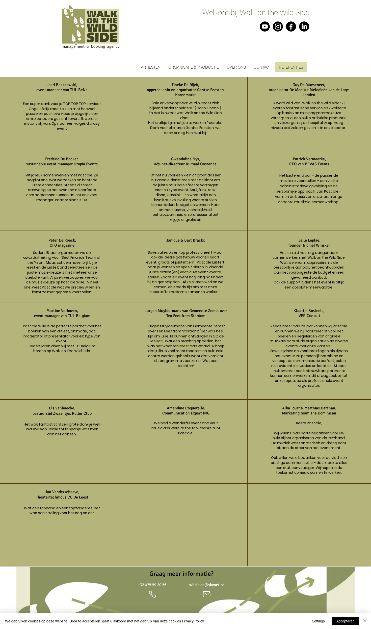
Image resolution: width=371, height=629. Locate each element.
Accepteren (345, 620)
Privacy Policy (193, 620)
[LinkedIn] (304, 26)
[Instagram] (278, 26)
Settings (318, 620)
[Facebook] (291, 26)
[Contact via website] (207, 594)
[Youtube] (265, 26)
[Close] (365, 621)
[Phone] (152, 594)
